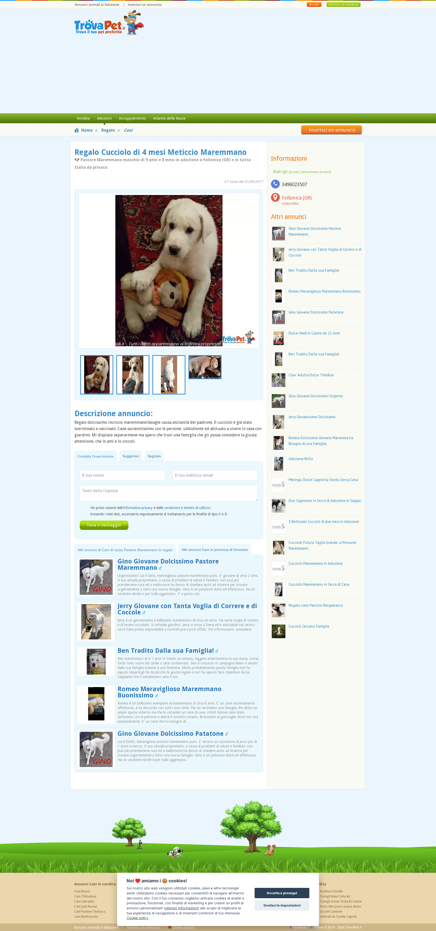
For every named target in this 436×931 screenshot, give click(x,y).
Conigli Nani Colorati (335, 896)
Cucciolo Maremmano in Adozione (316, 563)
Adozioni (104, 118)
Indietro (85, 264)
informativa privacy (137, 508)
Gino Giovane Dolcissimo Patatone (171, 733)
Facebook (299, 927)
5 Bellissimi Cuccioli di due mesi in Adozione (324, 521)
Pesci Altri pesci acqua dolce (340, 906)
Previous (81, 375)
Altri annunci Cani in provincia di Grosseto (214, 550)
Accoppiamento (132, 118)
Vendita (83, 118)
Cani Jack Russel (85, 906)
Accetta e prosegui (282, 893)
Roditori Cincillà (331, 891)
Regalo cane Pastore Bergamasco (316, 605)
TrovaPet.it (354, 927)
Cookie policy (137, 918)
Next (256, 375)
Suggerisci (130, 456)
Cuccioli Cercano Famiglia (309, 626)
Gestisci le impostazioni (282, 905)
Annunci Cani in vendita (95, 884)
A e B (223, 514)
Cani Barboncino (86, 916)
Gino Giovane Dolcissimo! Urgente (316, 395)
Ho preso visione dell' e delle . (150, 508)
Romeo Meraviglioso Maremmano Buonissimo (170, 692)
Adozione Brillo (301, 458)
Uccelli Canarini (331, 911)
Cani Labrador (84, 901)
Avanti (252, 264)
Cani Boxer (82, 891)
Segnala (154, 456)
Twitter (318, 927)
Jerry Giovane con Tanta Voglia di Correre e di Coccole (187, 609)
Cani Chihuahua (85, 896)
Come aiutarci (183, 927)
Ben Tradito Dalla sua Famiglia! (166, 650)
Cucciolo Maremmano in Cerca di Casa (319, 584)
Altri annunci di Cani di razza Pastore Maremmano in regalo (125, 550)
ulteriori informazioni (181, 908)
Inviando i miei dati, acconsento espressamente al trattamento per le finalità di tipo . (159, 514)
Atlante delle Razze (169, 118)
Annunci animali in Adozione (97, 5)
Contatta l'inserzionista (95, 456)
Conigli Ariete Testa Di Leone (341, 901)
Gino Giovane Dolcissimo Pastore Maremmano (168, 564)
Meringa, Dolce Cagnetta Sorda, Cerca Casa (323, 479)
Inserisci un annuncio (145, 5)
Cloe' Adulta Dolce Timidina (311, 375)
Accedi (314, 4)
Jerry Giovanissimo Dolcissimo (312, 416)
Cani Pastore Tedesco (89, 911)
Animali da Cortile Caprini (338, 916)
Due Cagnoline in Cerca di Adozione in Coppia (325, 500)
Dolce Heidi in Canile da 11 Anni (314, 333)
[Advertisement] (218, 75)
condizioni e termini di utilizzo (187, 508)
